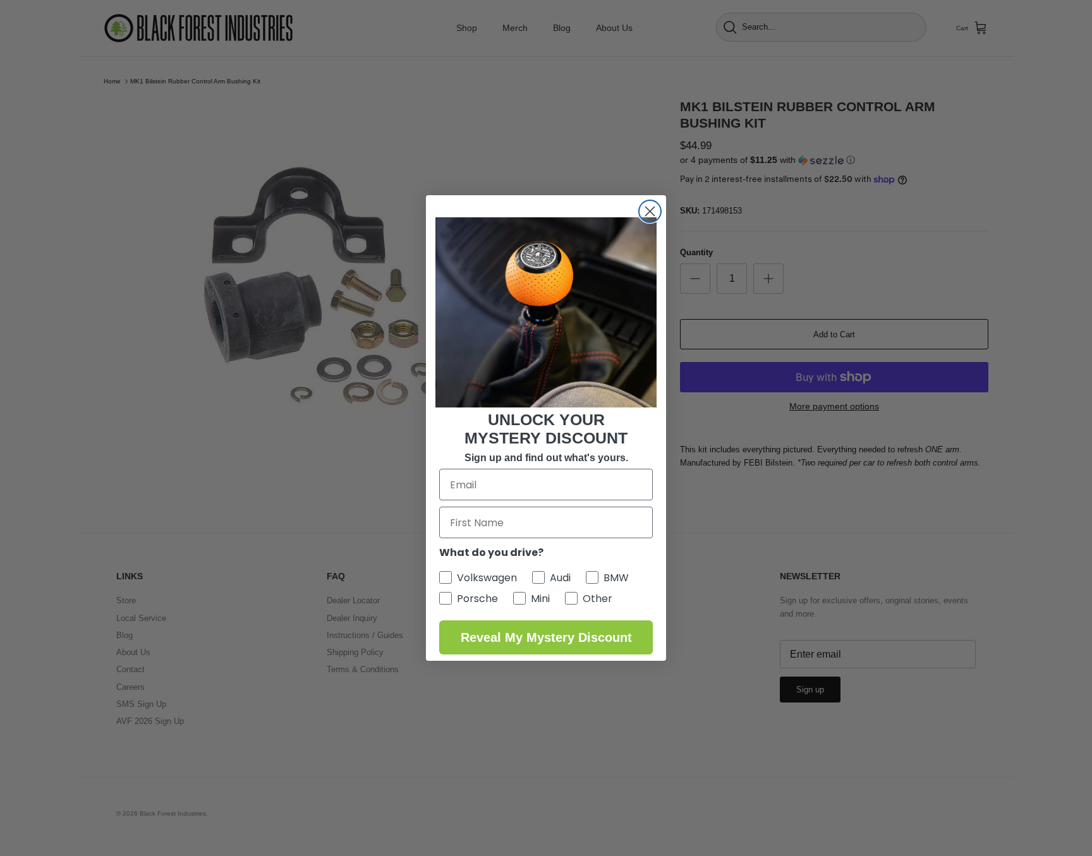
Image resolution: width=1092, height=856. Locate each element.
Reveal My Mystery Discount (546, 637)
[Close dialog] (650, 211)
